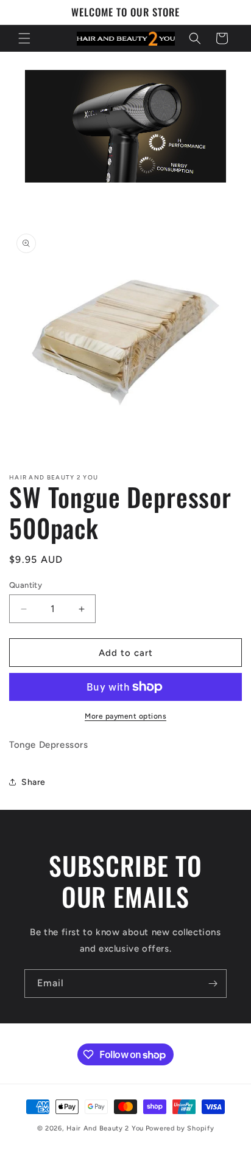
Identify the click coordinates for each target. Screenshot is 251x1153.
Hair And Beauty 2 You (105, 1128)
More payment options (125, 716)
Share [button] (33, 782)
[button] (24, 38)
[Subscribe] (212, 983)
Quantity (25, 585)
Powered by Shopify (180, 1128)
